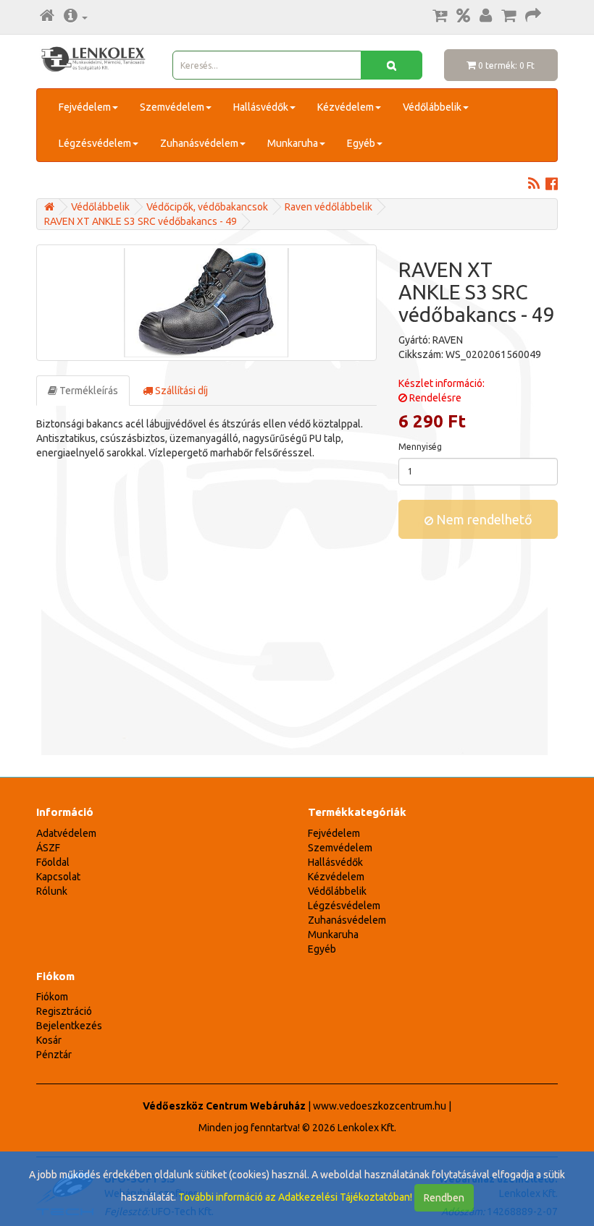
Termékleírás (87, 390)
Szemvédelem (172, 107)
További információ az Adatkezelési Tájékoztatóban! (295, 1197)
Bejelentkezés (69, 1025)
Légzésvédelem (95, 143)
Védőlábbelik (432, 107)
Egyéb (361, 143)
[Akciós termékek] (463, 16)
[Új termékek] (439, 16)
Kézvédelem (345, 107)
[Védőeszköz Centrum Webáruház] (49, 207)
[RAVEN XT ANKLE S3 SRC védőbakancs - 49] (206, 302)
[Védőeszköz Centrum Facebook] (551, 185)
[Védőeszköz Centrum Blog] (534, 185)
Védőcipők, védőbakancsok (207, 207)
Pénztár (54, 1054)
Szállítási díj (180, 390)
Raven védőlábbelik (328, 207)
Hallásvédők (260, 107)
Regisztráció (64, 1011)
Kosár (49, 1040)
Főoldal (53, 862)
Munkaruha (292, 143)
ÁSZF (48, 847)
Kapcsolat (58, 876)
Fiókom (52, 996)
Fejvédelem (85, 107)
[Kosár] (508, 16)
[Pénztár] (533, 16)
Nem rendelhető (482, 519)
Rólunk (51, 891)
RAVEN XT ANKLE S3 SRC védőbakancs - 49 (140, 221)
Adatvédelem (66, 833)
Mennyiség (420, 446)
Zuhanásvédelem (199, 143)
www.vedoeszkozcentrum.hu (379, 1106)
